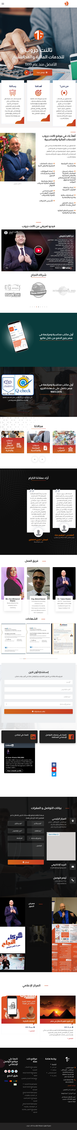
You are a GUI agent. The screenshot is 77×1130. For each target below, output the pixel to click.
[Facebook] (54, 764)
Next (42, 459)
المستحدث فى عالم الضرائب (63, 1021)
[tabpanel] (64, 290)
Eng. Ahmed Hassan (13, 599)
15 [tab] (38, 658)
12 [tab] (34, 658)
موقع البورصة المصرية (31, 1084)
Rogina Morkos (64, 599)
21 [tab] (46, 658)
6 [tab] (26, 658)
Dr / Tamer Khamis (38, 599)
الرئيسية (54, 1064)
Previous (35, 459)
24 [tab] (50, 658)
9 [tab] (30, 658)
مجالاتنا (54, 1070)
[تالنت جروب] (67, 3)
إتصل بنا (54, 1075)
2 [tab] (21, 658)
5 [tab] (25, 658)
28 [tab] (55, 658)
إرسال (27, 862)
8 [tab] (32, 306)
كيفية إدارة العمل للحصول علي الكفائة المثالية (18, 1021)
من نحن (54, 1067)
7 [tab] (28, 658)
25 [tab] (51, 658)
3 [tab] (22, 658)
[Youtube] (54, 769)
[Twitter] (54, 774)
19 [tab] (43, 658)
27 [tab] (54, 658)
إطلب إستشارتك (39, 711)
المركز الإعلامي (52, 1073)
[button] (38, 250)
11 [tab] (33, 658)
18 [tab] (42, 658)
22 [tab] (47, 658)
